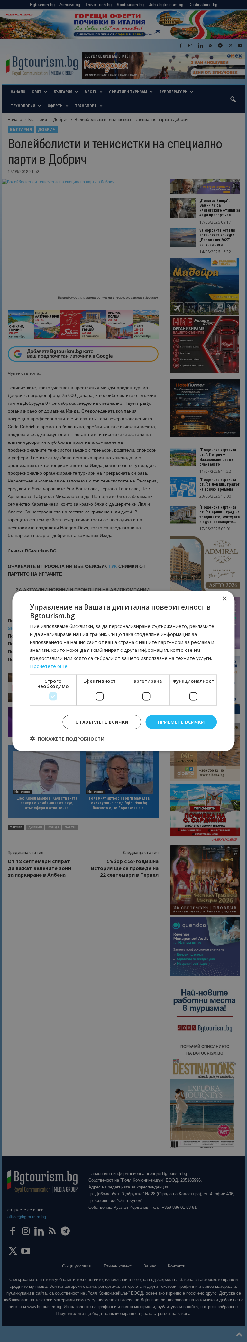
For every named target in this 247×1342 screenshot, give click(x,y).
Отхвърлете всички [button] (102, 722)
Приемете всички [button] (181, 722)
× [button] (224, 598)
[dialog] (123, 671)
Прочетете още (49, 665)
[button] (67, 738)
